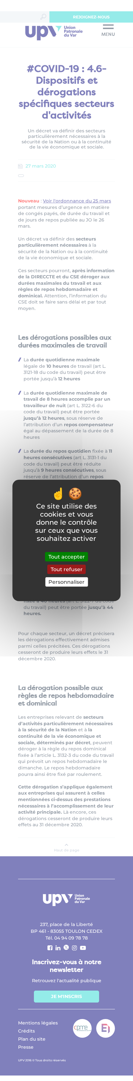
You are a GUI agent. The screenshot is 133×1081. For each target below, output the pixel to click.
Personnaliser (66, 582)
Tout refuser (67, 569)
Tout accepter (66, 557)
